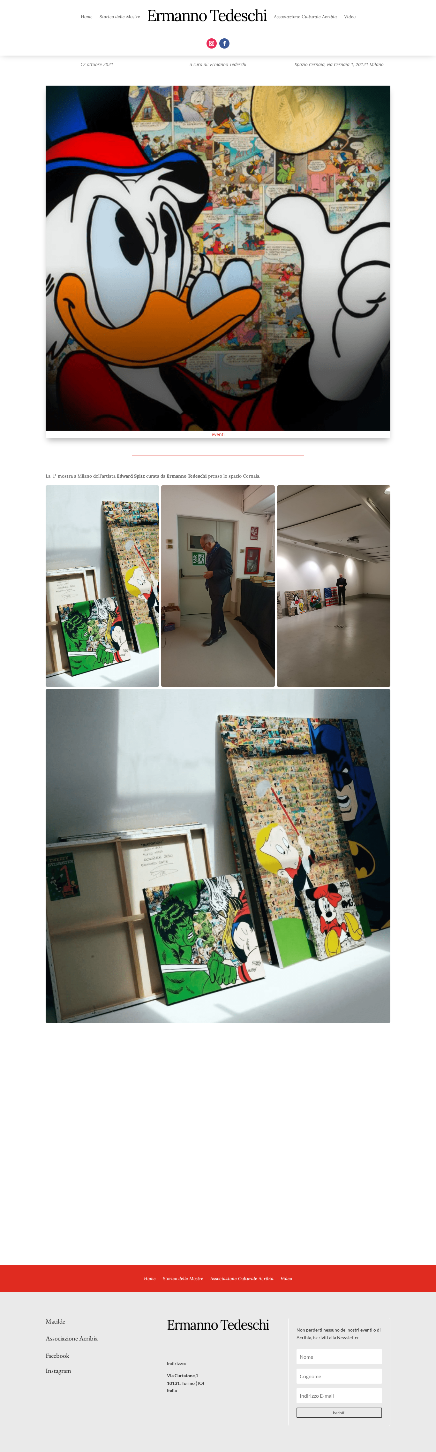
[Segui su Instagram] (212, 43)
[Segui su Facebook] (224, 43)
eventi (218, 434)
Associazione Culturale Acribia (305, 16)
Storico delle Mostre (120, 16)
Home (87, 16)
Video (350, 16)
